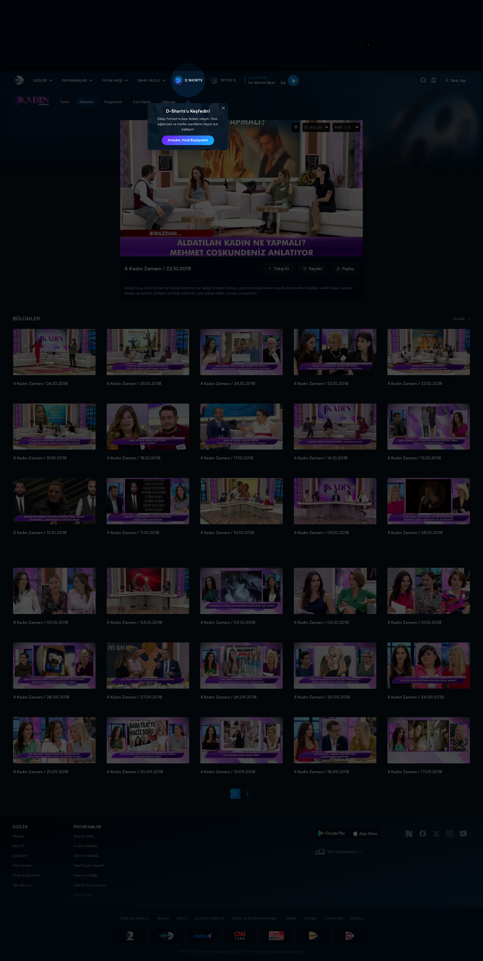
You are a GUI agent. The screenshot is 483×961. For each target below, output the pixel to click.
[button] (223, 108)
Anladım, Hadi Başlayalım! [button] (188, 140)
